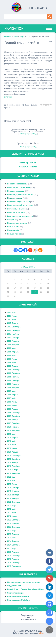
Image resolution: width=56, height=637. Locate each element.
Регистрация (25, 134)
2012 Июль (12, 516)
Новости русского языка (18, 187)
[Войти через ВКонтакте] (20, 250)
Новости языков (13, 105)
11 (21, 284)
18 (21, 288)
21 (41, 288)
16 (8, 288)
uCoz (41, 633)
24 (15, 292)
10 (15, 284)
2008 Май (11, 355)
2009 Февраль (13, 387)
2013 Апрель (13, 534)
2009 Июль (12, 405)
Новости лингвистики (17, 223)
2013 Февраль (13, 527)
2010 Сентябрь (14, 455)
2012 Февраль (13, 502)
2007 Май (11, 312)
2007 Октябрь (13, 330)
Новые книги (13, 227)
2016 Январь (13, 559)
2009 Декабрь (13, 423)
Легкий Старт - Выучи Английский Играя (26, 589)
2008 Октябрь (13, 373)
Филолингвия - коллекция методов (23, 582)
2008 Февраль (13, 345)
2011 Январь (13, 470)
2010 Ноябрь (13, 463)
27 (27, 36)
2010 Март (11, 434)
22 (48, 288)
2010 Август (12, 452)
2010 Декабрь (13, 466)
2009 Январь (13, 384)
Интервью (12, 219)
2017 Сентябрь (14, 566)
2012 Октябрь (13, 520)
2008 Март (11, 348)
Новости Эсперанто (16, 212)
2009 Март (11, 391)
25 (21, 292)
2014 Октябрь (13, 545)
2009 (15, 36)
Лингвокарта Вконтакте (18, 596)
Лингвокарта (36, 8)
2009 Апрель (13, 395)
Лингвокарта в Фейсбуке (18, 600)
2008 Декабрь (13, 380)
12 (28, 284)
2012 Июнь (12, 513)
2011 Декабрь (13, 495)
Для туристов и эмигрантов (20, 216)
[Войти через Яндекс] (30, 250)
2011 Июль (12, 484)
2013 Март (11, 530)
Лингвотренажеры (15, 593)
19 (28, 288)
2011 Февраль (13, 473)
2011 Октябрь (13, 488)
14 (41, 284)
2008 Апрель (13, 352)
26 (28, 292)
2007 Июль (12, 320)
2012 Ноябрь (13, 523)
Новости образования (17, 184)
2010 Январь (13, 427)
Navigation (14, 28)
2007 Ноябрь (13, 334)
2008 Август (12, 366)
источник (8, 97)
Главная (7, 36)
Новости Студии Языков (18, 202)
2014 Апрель (13, 541)
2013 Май (11, 538)
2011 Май (11, 480)
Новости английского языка (20, 205)
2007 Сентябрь (14, 327)
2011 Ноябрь (13, 491)
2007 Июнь (12, 316)
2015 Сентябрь (14, 555)
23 (8, 292)
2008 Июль (12, 362)
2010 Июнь (12, 445)
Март (22, 36)
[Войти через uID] (15, 250)
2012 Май (11, 509)
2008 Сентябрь (14, 370)
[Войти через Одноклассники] (40, 250)
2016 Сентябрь (14, 563)
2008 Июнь (12, 359)
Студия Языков (14, 586)
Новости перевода (15, 191)
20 (35, 288)
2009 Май (11, 398)
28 (41, 292)
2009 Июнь (12, 402)
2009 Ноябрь (13, 420)
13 (35, 284)
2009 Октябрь (13, 416)
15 (48, 284)
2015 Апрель (13, 552)
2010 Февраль (13, 430)
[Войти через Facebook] (25, 250)
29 (48, 292)
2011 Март (11, 477)
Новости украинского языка (20, 194)
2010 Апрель (13, 438)
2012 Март (11, 505)
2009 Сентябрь (14, 413)
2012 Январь (13, 498)
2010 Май (11, 441)
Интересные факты (16, 209)
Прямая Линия (14, 234)
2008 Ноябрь (13, 377)
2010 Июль (12, 448)
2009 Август (12, 409)
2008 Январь (13, 341)
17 (15, 288)
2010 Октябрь (13, 459)
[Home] (17, 8)
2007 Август (12, 323)
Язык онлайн (13, 230)
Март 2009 (28, 267)
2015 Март (11, 548)
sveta (35, 105)
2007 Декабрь (13, 337)
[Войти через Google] (35, 250)
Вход (34, 134)
